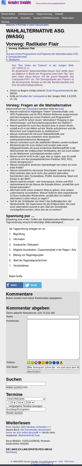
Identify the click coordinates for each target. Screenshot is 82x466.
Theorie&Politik (9, 18)
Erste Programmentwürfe (59, 90)
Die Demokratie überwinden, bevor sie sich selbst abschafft (29, 431)
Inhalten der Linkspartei (32, 96)
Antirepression (26, 14)
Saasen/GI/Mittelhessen (46, 18)
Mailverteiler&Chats (29, 435)
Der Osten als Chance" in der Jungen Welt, (46, 65)
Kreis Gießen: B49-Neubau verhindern (27, 427)
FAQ (61, 461)
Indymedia (32, 108)
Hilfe (25, 387)
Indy (61, 108)
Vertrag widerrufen (42, 464)
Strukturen (14, 59)
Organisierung (44, 14)
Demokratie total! (18, 56)
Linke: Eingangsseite (39, 24)
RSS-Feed (69, 461)
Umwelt (59, 14)
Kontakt (42, 461)
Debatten (26, 18)
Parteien (22, 24)
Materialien (68, 18)
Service (5, 22)
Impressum (52, 461)
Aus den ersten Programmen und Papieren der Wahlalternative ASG (42, 54)
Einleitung (11, 452)
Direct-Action (8, 14)
